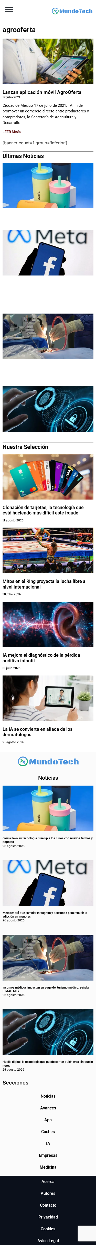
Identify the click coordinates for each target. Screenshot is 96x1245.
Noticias (48, 1096)
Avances (48, 1108)
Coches (48, 1131)
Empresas (48, 1155)
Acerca (48, 1181)
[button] (9, 9)
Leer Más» (12, 132)
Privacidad (48, 1217)
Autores (48, 1193)
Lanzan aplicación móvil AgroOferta (42, 92)
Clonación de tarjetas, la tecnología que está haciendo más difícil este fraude (43, 510)
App (48, 1119)
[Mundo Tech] (72, 11)
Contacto (48, 1205)
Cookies (48, 1228)
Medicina (48, 1167)
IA (48, 1143)
